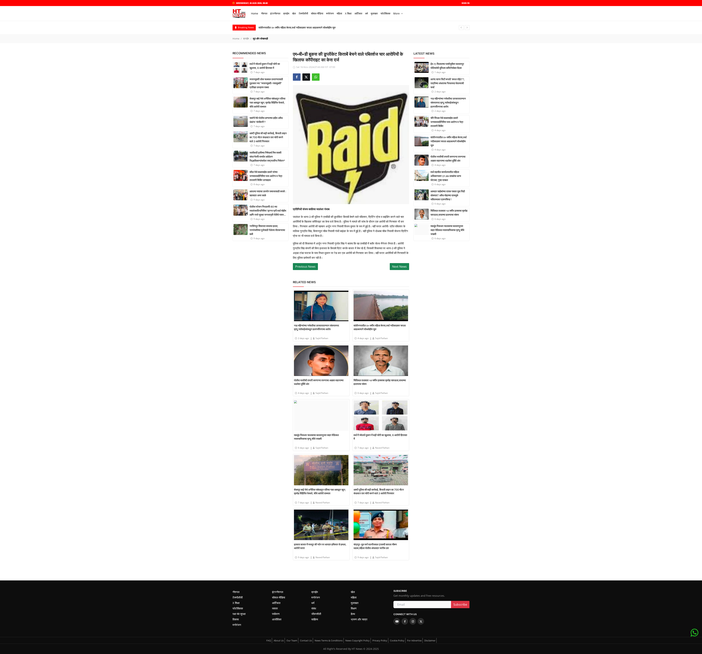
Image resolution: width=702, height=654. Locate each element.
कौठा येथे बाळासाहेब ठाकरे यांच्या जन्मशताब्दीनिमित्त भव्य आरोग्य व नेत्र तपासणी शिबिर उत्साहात (266, 175)
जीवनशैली (316, 614)
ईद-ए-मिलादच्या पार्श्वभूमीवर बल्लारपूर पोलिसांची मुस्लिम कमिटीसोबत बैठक (447, 65)
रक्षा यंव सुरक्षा (239, 614)
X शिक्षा (236, 603)
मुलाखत (354, 603)
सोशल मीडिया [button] (317, 13)
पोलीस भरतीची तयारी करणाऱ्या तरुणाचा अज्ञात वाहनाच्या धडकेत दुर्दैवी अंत (291, 27)
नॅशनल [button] (264, 13)
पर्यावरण (276, 614)
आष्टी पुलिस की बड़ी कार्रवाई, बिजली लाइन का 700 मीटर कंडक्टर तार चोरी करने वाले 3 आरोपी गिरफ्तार (268, 137)
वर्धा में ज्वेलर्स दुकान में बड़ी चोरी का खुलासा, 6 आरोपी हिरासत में (265, 65)
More (396, 13)
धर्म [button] (366, 13)
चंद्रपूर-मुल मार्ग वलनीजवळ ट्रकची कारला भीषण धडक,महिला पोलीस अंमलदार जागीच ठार (375, 546)
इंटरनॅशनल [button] (275, 13)
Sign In (465, 3)
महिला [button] (339, 13)
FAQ (268, 640)
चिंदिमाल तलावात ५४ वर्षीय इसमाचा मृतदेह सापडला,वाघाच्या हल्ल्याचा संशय (380, 382)
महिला (353, 597)
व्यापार (275, 608)
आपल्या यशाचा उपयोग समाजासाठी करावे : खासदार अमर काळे (268, 193)
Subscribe (460, 605)
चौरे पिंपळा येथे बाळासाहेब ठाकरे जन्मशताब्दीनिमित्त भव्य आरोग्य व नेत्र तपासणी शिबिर (447, 121)
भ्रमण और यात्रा (359, 619)
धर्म (312, 603)
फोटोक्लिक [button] (385, 13)
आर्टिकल (276, 603)
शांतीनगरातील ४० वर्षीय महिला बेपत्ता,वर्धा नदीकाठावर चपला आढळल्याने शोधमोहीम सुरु (380, 327)
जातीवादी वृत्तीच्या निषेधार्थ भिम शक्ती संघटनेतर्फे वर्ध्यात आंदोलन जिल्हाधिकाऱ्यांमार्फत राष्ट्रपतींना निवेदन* (267, 156)
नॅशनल (236, 592)
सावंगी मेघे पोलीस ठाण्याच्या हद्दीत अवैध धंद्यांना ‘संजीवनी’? (266, 119)
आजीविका (276, 619)
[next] (467, 27)
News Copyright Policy (357, 640)
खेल (353, 592)
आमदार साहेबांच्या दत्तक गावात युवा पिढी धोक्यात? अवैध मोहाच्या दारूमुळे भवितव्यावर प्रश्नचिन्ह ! (448, 195)
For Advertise (414, 640)
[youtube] (396, 621)
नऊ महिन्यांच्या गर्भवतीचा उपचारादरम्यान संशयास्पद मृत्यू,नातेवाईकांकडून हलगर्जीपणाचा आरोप (316, 327)
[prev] (461, 27)
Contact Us (306, 640)
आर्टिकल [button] (358, 13)
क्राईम (246, 38)
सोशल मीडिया (278, 597)
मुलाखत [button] (374, 13)
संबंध (313, 608)
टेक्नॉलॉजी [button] (303, 13)
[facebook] (404, 621)
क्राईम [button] (286, 13)
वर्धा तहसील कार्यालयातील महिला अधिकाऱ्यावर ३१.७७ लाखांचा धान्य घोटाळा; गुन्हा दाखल (446, 175)
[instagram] (413, 621)
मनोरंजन (315, 597)
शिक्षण (353, 608)
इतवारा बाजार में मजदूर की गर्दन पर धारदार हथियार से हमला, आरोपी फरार (320, 546)
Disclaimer (429, 640)
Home (254, 13)
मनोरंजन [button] (330, 13)
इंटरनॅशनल (277, 592)
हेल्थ (353, 614)
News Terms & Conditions (329, 640)
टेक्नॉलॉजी (238, 597)
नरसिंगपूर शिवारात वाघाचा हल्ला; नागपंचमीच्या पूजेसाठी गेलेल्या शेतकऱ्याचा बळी (267, 230)
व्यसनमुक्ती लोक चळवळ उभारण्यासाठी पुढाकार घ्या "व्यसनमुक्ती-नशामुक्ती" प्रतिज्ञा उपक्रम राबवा (266, 83)
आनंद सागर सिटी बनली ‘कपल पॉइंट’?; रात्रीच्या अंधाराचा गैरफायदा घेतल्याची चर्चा (448, 83)
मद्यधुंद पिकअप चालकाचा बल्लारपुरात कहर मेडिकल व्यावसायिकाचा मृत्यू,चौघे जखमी (316, 436)
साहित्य (314, 619)
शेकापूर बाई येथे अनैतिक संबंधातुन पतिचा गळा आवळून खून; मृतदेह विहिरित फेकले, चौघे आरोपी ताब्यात (267, 102)
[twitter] (421, 621)
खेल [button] (294, 13)
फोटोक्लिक (238, 608)
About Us (279, 640)
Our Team (291, 640)
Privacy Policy (379, 640)
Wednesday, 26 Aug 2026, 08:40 (252, 3)
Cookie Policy (397, 640)
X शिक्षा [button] (348, 13)
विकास (236, 619)
